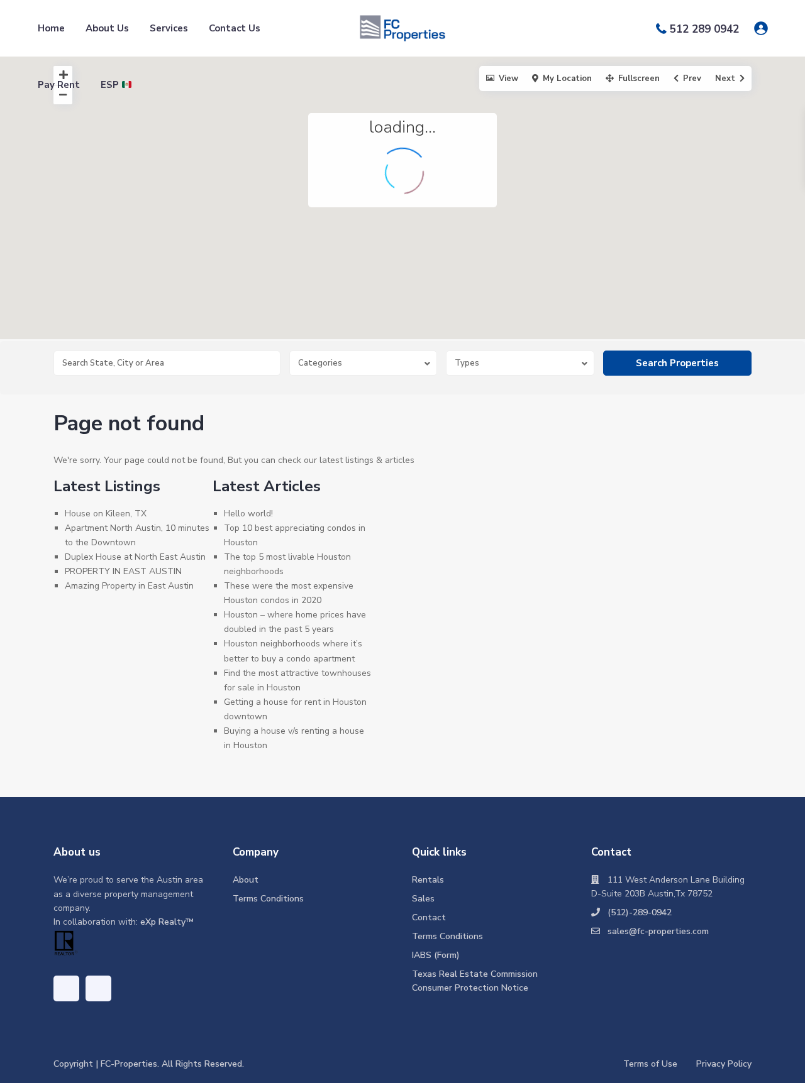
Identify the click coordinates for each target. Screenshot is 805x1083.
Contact (429, 917)
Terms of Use (650, 1064)
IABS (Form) (436, 955)
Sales (423, 899)
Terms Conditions (268, 899)
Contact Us (234, 28)
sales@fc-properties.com (658, 931)
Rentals (428, 880)
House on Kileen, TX (106, 514)
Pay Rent (59, 85)
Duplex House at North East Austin (135, 557)
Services (169, 28)
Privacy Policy (724, 1064)
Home (51, 28)
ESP (111, 85)
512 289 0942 (704, 28)
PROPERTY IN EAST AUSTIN (123, 571)
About (245, 880)
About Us (107, 28)
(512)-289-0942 (640, 912)
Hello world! (248, 514)
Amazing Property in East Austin (129, 586)
